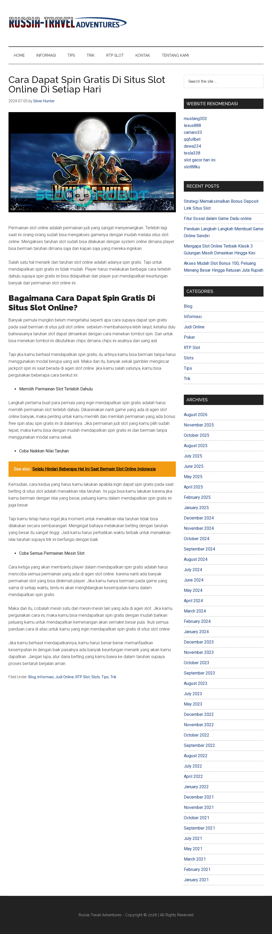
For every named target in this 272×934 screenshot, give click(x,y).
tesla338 (192, 153)
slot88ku (192, 166)
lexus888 (192, 125)
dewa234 (192, 146)
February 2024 (197, 621)
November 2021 (199, 807)
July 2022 (193, 766)
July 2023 (193, 693)
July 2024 (193, 569)
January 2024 (196, 631)
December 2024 (199, 518)
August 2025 (195, 445)
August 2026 (195, 414)
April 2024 (193, 600)
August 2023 (195, 683)
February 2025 (197, 497)
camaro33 (193, 132)
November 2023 (199, 652)
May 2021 (193, 848)
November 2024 (199, 528)
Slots (95, 677)
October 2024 (196, 538)
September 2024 (199, 549)
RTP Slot (82, 677)
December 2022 (199, 714)
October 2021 (196, 817)
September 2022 (199, 745)
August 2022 (195, 755)
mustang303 (195, 118)
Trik (113, 677)
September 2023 (199, 673)
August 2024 (195, 559)
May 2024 (193, 590)
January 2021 (196, 879)
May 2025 (193, 476)
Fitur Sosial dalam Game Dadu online (218, 218)
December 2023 (199, 642)
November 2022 (199, 724)
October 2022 (196, 735)
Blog (32, 677)
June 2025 (193, 466)
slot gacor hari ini (199, 159)
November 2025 (199, 425)
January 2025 (196, 507)
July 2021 (193, 838)
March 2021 (195, 859)
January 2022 (196, 786)
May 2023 (193, 704)
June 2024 (193, 580)
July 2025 (193, 456)
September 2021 (199, 828)
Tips (105, 677)
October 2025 (196, 435)
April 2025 (193, 487)
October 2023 (196, 662)
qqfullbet (192, 139)
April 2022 (193, 776)
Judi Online (64, 677)
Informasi (45, 677)
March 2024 (195, 611)
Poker (189, 337)
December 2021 (199, 797)
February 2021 (197, 869)
